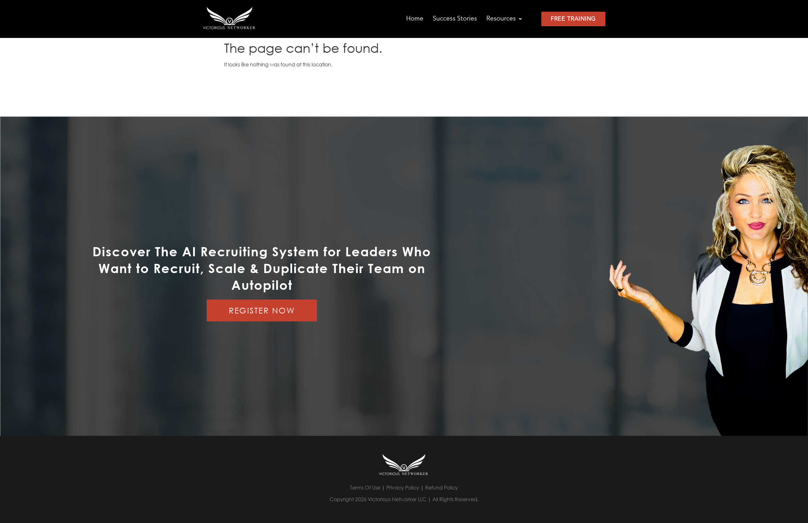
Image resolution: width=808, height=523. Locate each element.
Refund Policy (441, 487)
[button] (504, 19)
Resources (501, 19)
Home (414, 19)
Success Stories (455, 19)
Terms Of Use (365, 487)
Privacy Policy (402, 487)
